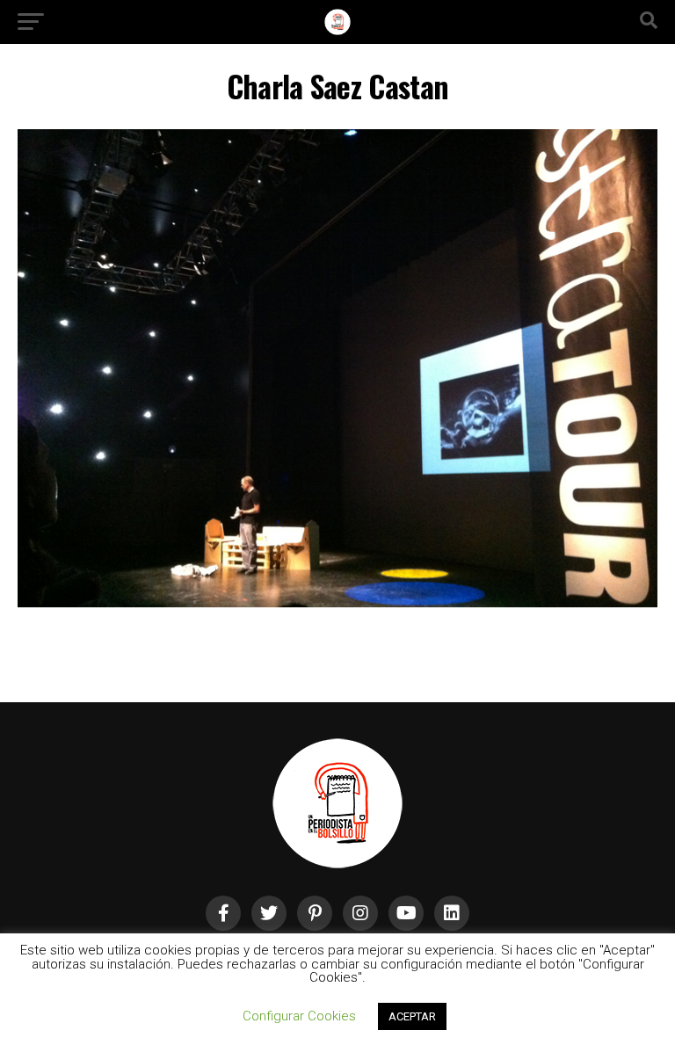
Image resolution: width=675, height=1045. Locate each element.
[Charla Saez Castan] (337, 602)
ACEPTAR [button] (412, 1016)
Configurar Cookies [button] (299, 1016)
